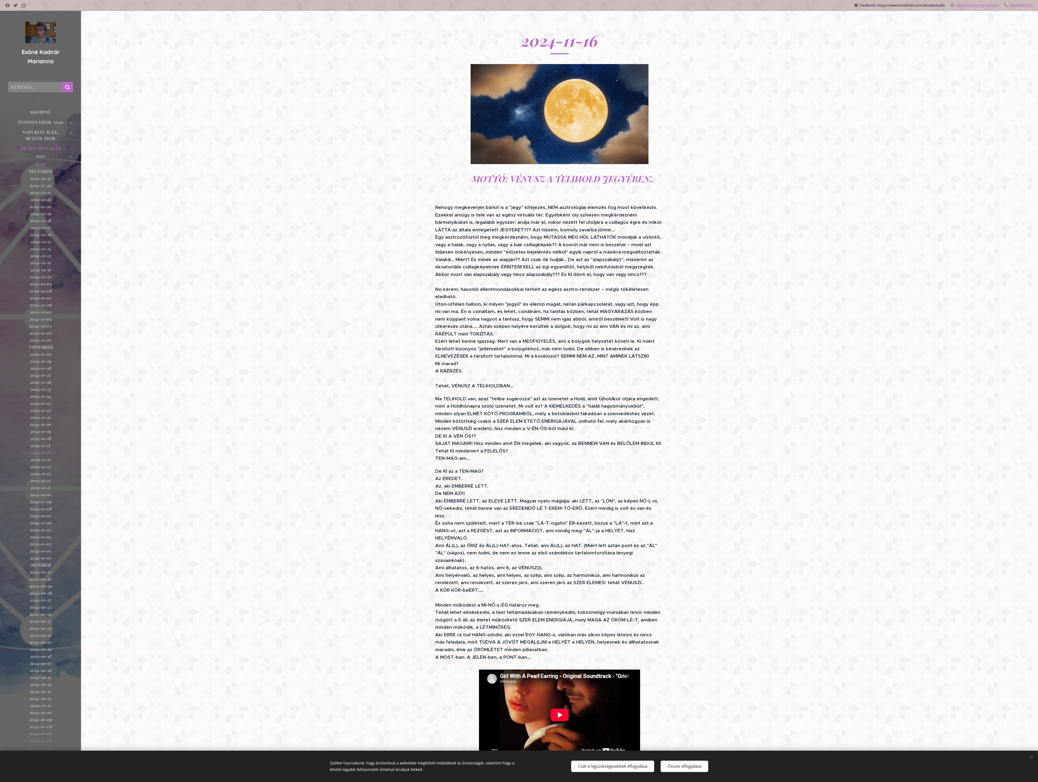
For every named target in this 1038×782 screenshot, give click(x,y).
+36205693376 (1021, 5)
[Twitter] (15, 5)
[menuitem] (40, 112)
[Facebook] (7, 5)
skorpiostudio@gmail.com (977, 5)
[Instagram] (23, 5)
